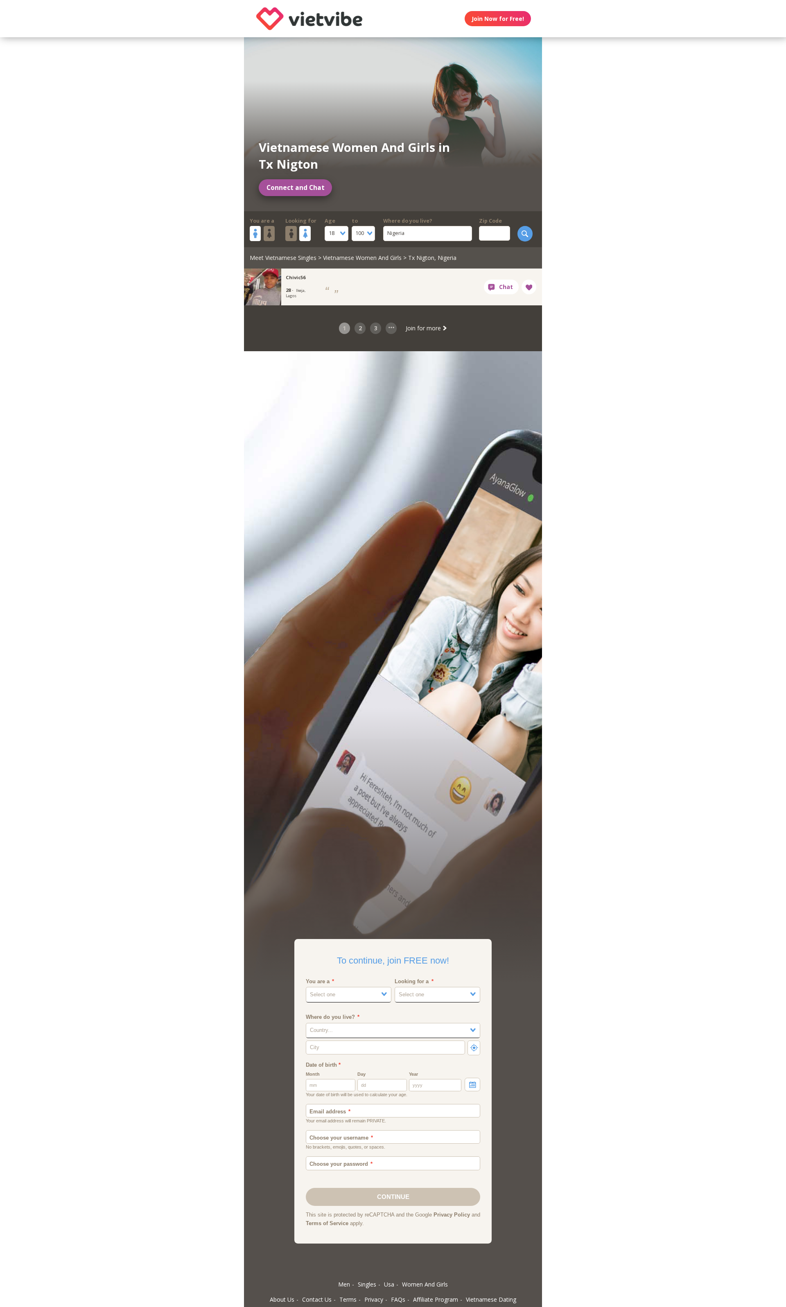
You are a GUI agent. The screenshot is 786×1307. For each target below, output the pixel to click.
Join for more (424, 328)
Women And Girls (425, 1284)
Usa (389, 1284)
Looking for (300, 220)
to (355, 220)
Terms (348, 1299)
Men (344, 1284)
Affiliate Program (435, 1299)
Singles (367, 1284)
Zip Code (490, 220)
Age (330, 220)
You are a (262, 220)
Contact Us (317, 1299)
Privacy (373, 1299)
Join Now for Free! (498, 19)
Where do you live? (407, 220)
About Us (282, 1299)
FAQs (398, 1299)
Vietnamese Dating (491, 1299)
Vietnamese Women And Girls (362, 258)
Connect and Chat (296, 187)
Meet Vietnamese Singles (283, 258)
